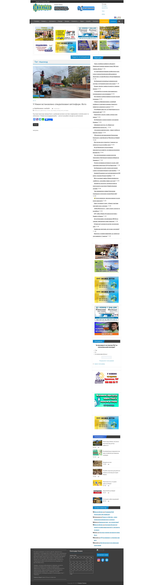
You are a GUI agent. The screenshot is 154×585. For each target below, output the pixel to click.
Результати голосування (106, 361)
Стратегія (74, 21)
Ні (95, 352)
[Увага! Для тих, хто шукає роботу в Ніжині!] (97, 483)
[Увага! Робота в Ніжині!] (97, 492)
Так (96, 350)
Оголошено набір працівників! (111, 499)
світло (62, 110)
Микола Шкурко (98, 512)
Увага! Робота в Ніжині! (109, 490)
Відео (82, 21)
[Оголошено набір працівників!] (97, 500)
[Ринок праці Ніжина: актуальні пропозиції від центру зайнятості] (97, 442)
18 (74, 567)
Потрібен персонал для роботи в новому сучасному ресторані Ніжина (111, 472)
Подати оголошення (80, 57)
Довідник (113, 21)
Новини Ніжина (58, 4)
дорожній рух (43, 110)
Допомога (52, 21)
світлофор (66, 110)
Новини (43, 21)
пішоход (58, 110)
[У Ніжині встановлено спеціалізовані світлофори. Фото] (61, 82)
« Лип (71, 574)
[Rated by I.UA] (100, 550)
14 (84, 564)
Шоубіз (88, 21)
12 (77, 564)
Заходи (67, 21)
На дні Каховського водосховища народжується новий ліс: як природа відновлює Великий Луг (106, 150)
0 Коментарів (56, 108)
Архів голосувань (99, 364)
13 (81, 564)
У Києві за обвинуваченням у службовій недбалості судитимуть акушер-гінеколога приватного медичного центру (105, 104)
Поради (60, 21)
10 (71, 564)
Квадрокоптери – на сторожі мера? (109, 522)
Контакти (95, 21)
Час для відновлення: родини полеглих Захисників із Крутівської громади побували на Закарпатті (106, 158)
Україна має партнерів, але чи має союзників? (106, 229)
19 (77, 567)
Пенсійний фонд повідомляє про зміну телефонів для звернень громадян (111, 453)
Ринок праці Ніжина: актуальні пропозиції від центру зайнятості (111, 443)
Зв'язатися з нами (102, 555)
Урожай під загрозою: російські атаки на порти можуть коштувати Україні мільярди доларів (105, 186)
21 (84, 567)
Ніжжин (48, 110)
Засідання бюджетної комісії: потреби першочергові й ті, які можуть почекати (107, 527)
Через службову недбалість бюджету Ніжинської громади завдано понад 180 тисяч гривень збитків (106, 66)
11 (74, 564)
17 (71, 567)
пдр (52, 110)
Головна (36, 21)
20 (81, 567)
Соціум (42, 95)
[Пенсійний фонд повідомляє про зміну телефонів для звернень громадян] (97, 452)
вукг (39, 110)
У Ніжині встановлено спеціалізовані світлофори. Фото (59, 104)
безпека (36, 110)
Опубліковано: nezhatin (42, 108)
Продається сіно (107, 462)
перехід (54, 110)
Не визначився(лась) (101, 354)
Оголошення (104, 21)
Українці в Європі (38, 577)
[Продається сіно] (97, 463)
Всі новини (36, 95)
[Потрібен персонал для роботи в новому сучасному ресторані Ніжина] (97, 472)
